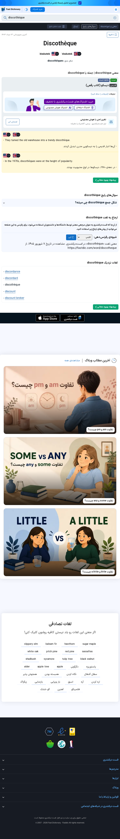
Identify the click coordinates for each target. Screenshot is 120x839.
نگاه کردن (71, 674)
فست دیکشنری (50, 817)
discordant (11, 278)
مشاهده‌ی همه (72, 360)
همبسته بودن (52, 674)
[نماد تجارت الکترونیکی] (61, 732)
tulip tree (67, 659)
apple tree (43, 667)
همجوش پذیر (30, 674)
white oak (33, 651)
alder (27, 667)
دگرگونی (74, 667)
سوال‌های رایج (89, 26)
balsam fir (51, 644)
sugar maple (89, 644)
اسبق (70, 682)
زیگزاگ (23, 682)
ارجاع (75, 26)
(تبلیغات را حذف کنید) (99, 94)
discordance (12, 271)
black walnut (87, 659)
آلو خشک (45, 689)
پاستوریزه (91, 667)
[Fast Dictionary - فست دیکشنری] (11, 9)
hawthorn (70, 644)
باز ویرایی (55, 682)
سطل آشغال (90, 674)
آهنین (61, 689)
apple (60, 667)
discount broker (14, 298)
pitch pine (51, 651)
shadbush (31, 659)
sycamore (49, 659)
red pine (69, 651)
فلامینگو (75, 689)
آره (82, 682)
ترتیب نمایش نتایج (55, 26)
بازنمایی (39, 682)
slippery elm (31, 644)
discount (10, 291)
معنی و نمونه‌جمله (108, 26)
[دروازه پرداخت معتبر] (72, 732)
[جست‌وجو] (5, 17)
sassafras (87, 651)
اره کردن (95, 682)
